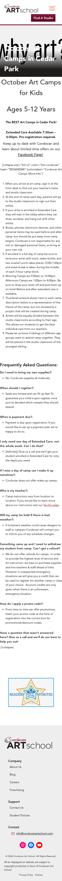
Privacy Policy (26, 875)
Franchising (17, 790)
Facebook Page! (30, 154)
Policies (39, 875)
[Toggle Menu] (52, 8)
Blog (13, 774)
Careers (14, 782)
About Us (15, 767)
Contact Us (16, 807)
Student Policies (20, 815)
